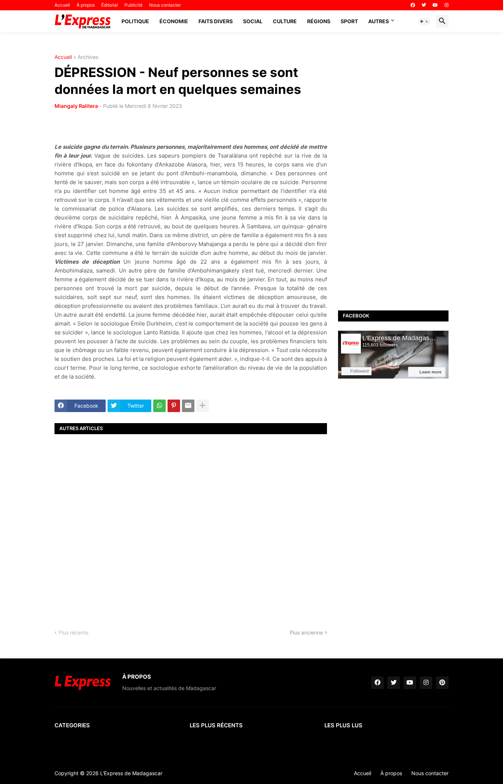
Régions (318, 21)
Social (253, 21)
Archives (88, 57)
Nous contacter (165, 5)
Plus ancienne (306, 632)
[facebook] (413, 5)
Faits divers (215, 21)
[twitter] (424, 5)
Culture (285, 21)
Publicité (133, 5)
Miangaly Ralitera (76, 106)
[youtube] (435, 5)
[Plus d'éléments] (202, 406)
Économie (173, 21)
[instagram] (446, 5)
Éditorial (109, 5)
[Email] (188, 406)
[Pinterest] (174, 406)
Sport (349, 21)
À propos (86, 5)
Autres (378, 21)
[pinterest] (442, 682)
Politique (135, 21)
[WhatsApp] (159, 406)
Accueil (62, 5)
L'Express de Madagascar (131, 773)
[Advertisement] (190, 525)
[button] (424, 21)
